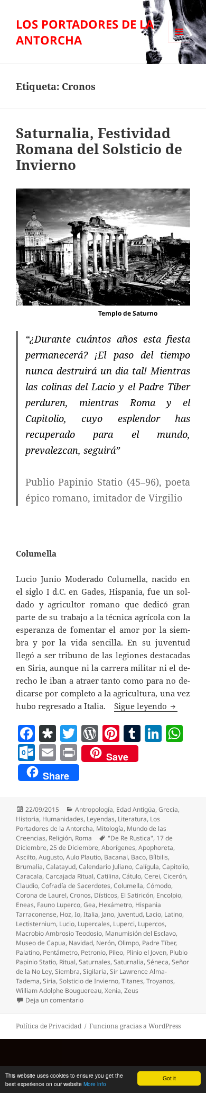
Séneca (157, 961)
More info (94, 1084)
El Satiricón (136, 895)
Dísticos (105, 895)
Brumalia (29, 866)
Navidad (81, 942)
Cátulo (131, 876)
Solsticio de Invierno (88, 981)
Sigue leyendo (145, 706)
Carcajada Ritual (69, 876)
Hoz (65, 914)
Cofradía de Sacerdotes (75, 885)
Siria (49, 981)
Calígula (147, 866)
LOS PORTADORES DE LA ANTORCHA (85, 32)
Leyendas (101, 818)
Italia (90, 914)
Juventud (130, 914)
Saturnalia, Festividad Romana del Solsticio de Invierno (99, 148)
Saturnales (94, 961)
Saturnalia (129, 961)
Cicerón (174, 876)
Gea (89, 904)
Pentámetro (60, 952)
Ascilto (25, 857)
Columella (128, 885)
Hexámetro (115, 904)
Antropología (94, 809)
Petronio (93, 952)
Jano (107, 914)
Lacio (153, 914)
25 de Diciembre (74, 847)
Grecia (168, 809)
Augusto (51, 857)
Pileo (116, 952)
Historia (27, 818)
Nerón (105, 942)
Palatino (28, 952)
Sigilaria (95, 971)
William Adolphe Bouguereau (58, 990)
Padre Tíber (158, 942)
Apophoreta (155, 847)
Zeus (131, 990)
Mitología (110, 828)
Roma (83, 838)
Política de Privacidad (48, 1026)
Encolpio (168, 895)
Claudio (27, 885)
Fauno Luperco (58, 904)
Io (77, 914)
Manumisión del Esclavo (140, 933)
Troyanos (159, 981)
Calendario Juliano (105, 866)
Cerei (152, 876)
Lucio (66, 923)
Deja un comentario (54, 1000)
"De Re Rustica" (130, 838)
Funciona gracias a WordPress (135, 1026)
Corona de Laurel (41, 895)
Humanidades (62, 818)
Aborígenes (118, 847)
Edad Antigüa (135, 809)
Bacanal (116, 857)
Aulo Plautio (83, 857)
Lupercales (94, 923)
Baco (138, 857)
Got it (169, 1078)
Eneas (25, 904)
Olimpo (128, 942)
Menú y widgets (179, 42)
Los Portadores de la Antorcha (88, 823)
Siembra (67, 971)
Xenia (113, 990)
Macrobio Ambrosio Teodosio (59, 933)
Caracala (29, 876)
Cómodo (158, 885)
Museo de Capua (40, 942)
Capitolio (175, 866)
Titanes (132, 981)
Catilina (108, 876)
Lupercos (151, 923)
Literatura (132, 818)
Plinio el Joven (146, 952)
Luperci (124, 923)
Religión (60, 838)
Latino (173, 914)
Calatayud (61, 866)
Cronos (80, 895)
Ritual (67, 961)
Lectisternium (36, 923)
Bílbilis (158, 857)
